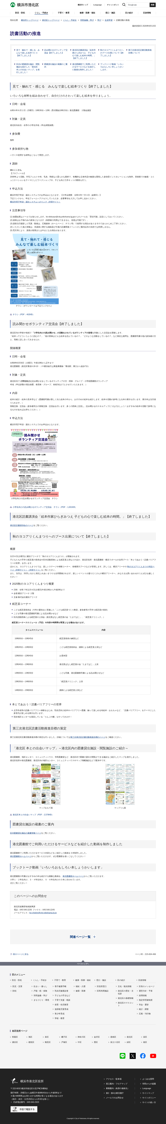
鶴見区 (48, 1042)
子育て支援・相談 (62, 1000)
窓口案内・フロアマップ (116, 1084)
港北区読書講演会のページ (21, 525)
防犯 (14, 991)
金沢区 (97, 1037)
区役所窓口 (102, 986)
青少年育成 (59, 1014)
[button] (83, 937)
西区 (96, 1042)
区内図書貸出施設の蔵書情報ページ (25, 833)
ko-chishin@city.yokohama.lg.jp (43, 913)
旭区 (30, 1037)
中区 (80, 1042)
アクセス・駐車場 (114, 1079)
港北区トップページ (51, 20)
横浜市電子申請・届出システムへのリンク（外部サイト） (35, 202)
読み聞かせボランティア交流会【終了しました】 (56, 51)
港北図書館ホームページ (20, 856)
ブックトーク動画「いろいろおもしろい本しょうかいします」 (112, 67)
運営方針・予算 (146, 991)
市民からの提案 (149, 1084)
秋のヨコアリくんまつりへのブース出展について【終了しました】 (112, 53)
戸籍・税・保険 (40, 991)
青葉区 (15, 1037)
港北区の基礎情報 (125, 998)
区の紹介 (121, 980)
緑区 (129, 1042)
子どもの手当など (62, 995)
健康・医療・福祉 (83, 980)
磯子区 (64, 1037)
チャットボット (113, 5)
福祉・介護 (80, 986)
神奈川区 (81, 1037)
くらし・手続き (70, 20)
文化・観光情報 (124, 986)
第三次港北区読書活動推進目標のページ (87, 737)
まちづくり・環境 (41, 1000)
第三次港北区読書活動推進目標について (140, 51)
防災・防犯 (17, 980)
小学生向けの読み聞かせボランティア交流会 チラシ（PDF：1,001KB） (45, 507)
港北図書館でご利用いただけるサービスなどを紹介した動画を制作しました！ (84, 67)
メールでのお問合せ (114, 1098)
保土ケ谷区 (115, 1042)
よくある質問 (148, 1079)
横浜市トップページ (30, 20)
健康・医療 (80, 991)
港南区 (113, 1037)
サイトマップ (148, 1093)
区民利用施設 (103, 991)
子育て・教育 (60, 980)
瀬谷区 (15, 1042)
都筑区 (31, 1042)
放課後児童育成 (61, 1009)
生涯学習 (109, 20)
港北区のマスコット (125, 1004)
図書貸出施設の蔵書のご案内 (56, 65)
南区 (145, 1042)
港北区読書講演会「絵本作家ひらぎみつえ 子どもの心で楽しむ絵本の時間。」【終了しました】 (84, 54)
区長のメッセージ (146, 986)
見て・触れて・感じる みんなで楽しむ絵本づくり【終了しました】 (28, 53)
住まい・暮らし (40, 986)
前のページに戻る (21, 954)
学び (99, 20)
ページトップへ (83, 964)
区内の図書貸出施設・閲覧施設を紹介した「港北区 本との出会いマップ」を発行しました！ (28, 68)
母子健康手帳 (60, 986)
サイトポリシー (149, 1098)
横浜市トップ (83, 5)
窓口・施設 (101, 980)
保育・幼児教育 (61, 1005)
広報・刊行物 (145, 1014)
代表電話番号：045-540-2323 (26, 1102)
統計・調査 (144, 1009)
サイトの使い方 (149, 1102)
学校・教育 (59, 1018)
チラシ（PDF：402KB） (23, 314)
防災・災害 (17, 986)
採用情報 (143, 995)
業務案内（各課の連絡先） (117, 1088)
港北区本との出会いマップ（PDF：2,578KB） (33, 815)
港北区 (130, 1037)
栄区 (145, 1037)
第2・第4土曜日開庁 (115, 1093)
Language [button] (97, 5)
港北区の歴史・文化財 (125, 992)
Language (146, 1088)
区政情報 (142, 980)
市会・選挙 (144, 1005)
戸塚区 (64, 1042)
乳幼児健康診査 (61, 991)
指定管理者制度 (146, 1000)
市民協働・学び (87, 20)
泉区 (47, 1037)
